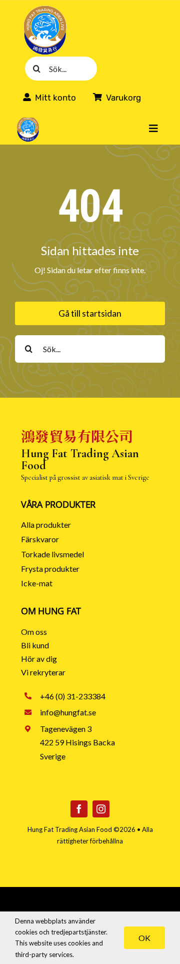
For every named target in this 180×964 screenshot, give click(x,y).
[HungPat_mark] (45, 8)
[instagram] (101, 808)
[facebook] (79, 808)
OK (144, 937)
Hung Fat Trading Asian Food (70, 829)
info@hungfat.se (68, 712)
